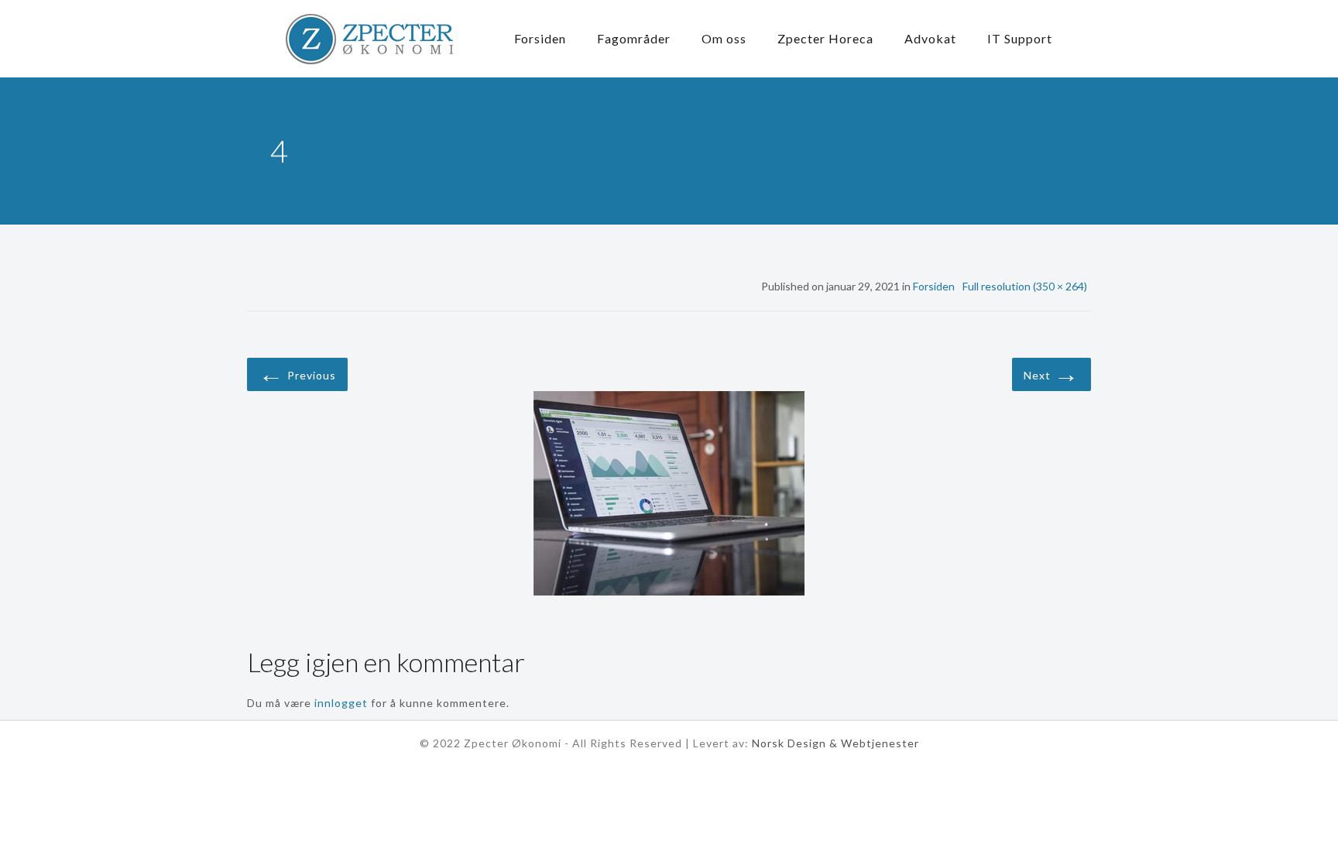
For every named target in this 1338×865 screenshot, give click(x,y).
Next (1051, 373)
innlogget (341, 702)
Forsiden (934, 286)
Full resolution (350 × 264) (1024, 286)
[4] (669, 495)
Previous (297, 373)
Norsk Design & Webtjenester (835, 743)
